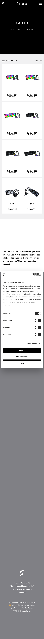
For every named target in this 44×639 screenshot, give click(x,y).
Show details (32, 344)
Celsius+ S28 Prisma (32, 96)
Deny (22, 363)
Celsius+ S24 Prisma (12, 96)
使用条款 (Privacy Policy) (22, 611)
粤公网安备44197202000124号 (23, 605)
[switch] (38, 320)
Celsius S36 (31, 209)
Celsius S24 (12, 209)
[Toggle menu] (40, 4)
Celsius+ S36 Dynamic (32, 172)
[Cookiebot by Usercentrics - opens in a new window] (31, 274)
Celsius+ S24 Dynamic (32, 134)
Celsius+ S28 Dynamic (12, 172)
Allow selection (22, 357)
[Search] (3, 3)
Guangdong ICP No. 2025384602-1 (22, 602)
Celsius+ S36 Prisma (12, 134)
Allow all (22, 350)
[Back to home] (22, 3)
